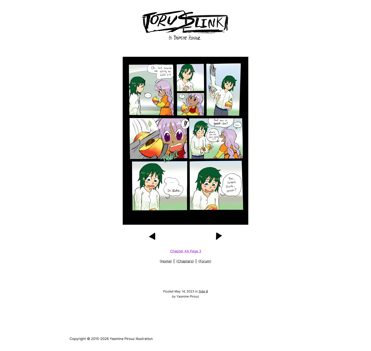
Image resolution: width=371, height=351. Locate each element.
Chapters (185, 261)
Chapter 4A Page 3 (185, 251)
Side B (203, 291)
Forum (205, 261)
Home (166, 261)
